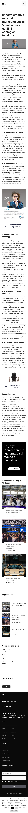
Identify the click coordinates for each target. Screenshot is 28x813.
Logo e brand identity (7, 661)
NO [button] (16, 807)
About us (4, 732)
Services (4, 735)
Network (13, 735)
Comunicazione (6, 649)
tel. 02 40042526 (14, 793)
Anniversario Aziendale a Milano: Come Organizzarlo (13, 546)
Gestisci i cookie (6, 757)
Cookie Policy (5, 753)
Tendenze (4, 663)
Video (3, 658)
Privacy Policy (5, 750)
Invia (14, 786)
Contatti (13, 739)
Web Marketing (6, 651)
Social (3, 654)
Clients (12, 728)
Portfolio (4, 739)
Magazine (13, 732)
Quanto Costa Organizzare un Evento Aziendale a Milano (14, 512)
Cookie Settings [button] (14, 810)
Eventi (3, 656)
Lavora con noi (6, 760)
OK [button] (12, 807)
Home (3, 728)
